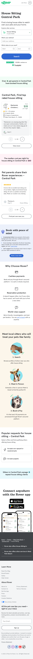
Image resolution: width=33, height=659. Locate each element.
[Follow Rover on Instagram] (12, 646)
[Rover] (6, 3)
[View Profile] (15, 194)
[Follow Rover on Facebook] (9, 646)
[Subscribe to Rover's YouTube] (20, 646)
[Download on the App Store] (16, 501)
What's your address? (7, 38)
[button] (30, 2)
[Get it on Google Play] (16, 506)
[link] (16, 56)
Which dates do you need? (9, 45)
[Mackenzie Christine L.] (15, 118)
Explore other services (8, 28)
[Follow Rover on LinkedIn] (16, 646)
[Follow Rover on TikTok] (23, 646)
